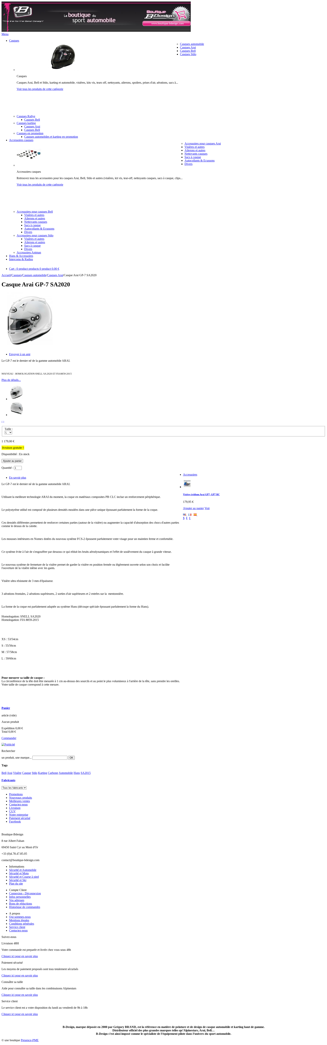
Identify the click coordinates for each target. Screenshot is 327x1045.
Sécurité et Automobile (22, 870)
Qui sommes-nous (20, 916)
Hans (77, 772)
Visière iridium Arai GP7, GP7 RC (201, 494)
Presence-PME (30, 1040)
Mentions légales (19, 920)
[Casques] (64, 69)
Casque (26, 772)
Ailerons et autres (195, 150)
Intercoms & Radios (21, 259)
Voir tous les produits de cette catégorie (40, 89)
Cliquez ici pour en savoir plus (20, 956)
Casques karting (26, 123)
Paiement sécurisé (19, 818)
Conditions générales (21, 923)
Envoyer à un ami (19, 354)
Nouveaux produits (20, 797)
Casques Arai (188, 47)
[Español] (195, 514)
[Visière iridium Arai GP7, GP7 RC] (187, 486)
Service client (17, 927)
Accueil (6, 275)
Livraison (14, 807)
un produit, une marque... (17, 757)
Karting (42, 772)
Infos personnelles (20, 896)
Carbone (53, 772)
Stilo (34, 772)
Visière (17, 772)
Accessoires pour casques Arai (203, 143)
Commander (9, 738)
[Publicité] (8, 744)
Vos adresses (16, 900)
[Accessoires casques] (29, 165)
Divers (188, 164)
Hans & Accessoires (21, 255)
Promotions (16, 794)
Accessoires (190, 474)
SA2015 (86, 772)
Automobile (66, 772)
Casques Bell (188, 50)
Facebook (15, 821)
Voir (207, 508)
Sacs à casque (193, 157)
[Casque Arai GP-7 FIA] (16, 398)
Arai (9, 772)
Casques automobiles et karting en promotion (51, 136)
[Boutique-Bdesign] (96, 30)
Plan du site (16, 883)
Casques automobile (192, 44)
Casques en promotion (30, 133)
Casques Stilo (188, 54)
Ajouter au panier (193, 508)
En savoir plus (17, 477)
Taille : (9, 429)
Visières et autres (195, 147)
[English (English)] (185, 514)
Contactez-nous (18, 804)
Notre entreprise (18, 814)
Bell (4, 772)
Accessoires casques (21, 140)
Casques (14, 40)
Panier (6, 708)
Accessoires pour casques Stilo (35, 235)
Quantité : (7, 467)
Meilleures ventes (19, 801)
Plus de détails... (11, 380)
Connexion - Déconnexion (25, 893)
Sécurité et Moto (19, 873)
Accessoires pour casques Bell (35, 211)
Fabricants (8, 780)
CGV (12, 811)
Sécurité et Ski (17, 880)
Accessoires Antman (29, 252)
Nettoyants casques (196, 153)
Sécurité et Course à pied (24, 876)
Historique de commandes (24, 907)
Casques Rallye (26, 116)
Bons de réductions (20, 903)
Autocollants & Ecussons (200, 160)
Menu (5, 34)
